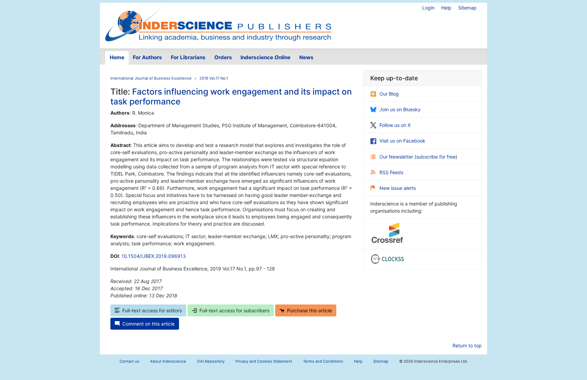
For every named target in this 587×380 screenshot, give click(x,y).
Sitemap (467, 8)
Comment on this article (148, 324)
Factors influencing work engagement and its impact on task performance (231, 96)
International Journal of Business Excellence (151, 78)
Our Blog (389, 94)
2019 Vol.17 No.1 (213, 78)
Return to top (467, 345)
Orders (223, 57)
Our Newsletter (396, 157)
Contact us (129, 361)
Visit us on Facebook (402, 141)
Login (428, 8)
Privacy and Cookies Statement (263, 361)
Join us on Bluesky (400, 109)
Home (117, 57)
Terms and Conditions (323, 361)
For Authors (147, 57)
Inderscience (265, 57)
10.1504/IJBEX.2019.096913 (154, 256)
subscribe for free (436, 157)
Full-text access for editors (152, 310)
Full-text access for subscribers (234, 310)
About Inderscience (168, 361)
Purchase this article (309, 310)
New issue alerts (397, 188)
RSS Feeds (391, 172)
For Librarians (188, 57)
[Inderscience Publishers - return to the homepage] (218, 23)
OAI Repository (211, 361)
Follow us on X (395, 125)
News (306, 57)
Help (446, 8)
